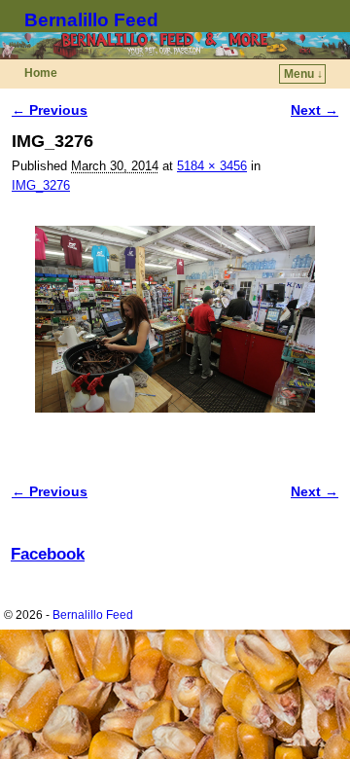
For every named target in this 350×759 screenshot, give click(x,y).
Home (40, 73)
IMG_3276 (41, 185)
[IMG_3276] (175, 319)
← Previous (50, 110)
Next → (314, 110)
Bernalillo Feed (91, 20)
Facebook (48, 554)
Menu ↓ (303, 74)
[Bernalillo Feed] (175, 45)
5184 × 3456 (212, 166)
